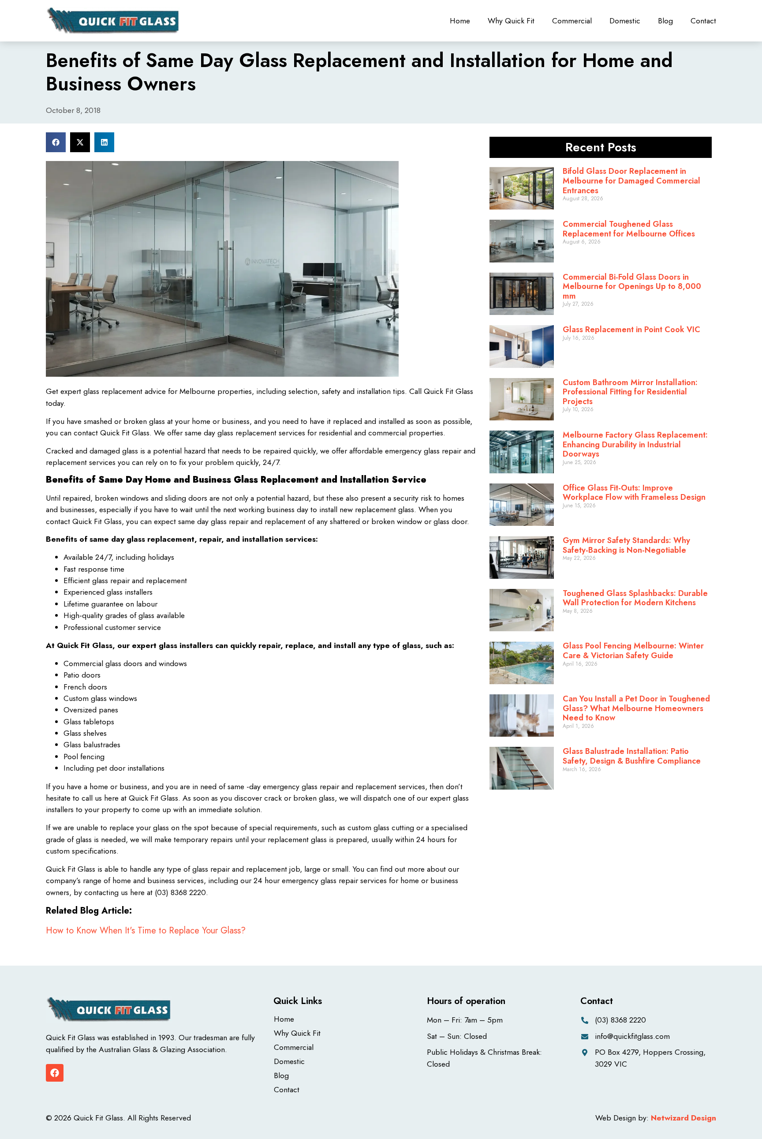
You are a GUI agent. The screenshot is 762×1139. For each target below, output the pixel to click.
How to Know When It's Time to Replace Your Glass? (146, 930)
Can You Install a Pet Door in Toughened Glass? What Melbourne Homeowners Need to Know (636, 708)
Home (460, 20)
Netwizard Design (683, 1118)
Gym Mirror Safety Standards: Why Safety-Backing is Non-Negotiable (626, 545)
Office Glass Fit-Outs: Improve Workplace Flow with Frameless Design (634, 492)
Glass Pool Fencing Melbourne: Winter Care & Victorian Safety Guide (633, 650)
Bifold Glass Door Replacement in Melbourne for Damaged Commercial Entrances (631, 180)
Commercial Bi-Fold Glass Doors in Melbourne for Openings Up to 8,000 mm (632, 286)
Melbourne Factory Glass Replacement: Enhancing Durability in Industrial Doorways (635, 444)
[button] (56, 142)
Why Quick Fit (511, 20)
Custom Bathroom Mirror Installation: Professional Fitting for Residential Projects (630, 392)
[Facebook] (55, 1073)
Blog (665, 20)
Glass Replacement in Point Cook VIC (631, 329)
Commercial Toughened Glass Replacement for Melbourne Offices (629, 229)
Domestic (624, 20)
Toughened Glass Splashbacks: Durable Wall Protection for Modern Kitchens (635, 598)
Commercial (572, 20)
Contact (703, 20)
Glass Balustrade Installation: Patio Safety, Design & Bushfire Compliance (632, 756)
